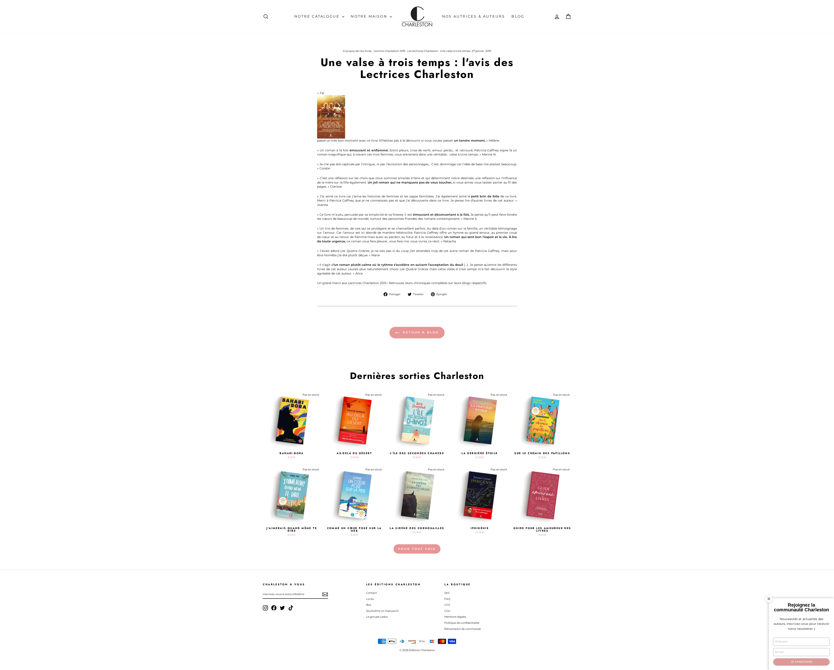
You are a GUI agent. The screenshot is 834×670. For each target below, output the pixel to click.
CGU (447, 610)
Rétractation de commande (462, 628)
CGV (447, 604)
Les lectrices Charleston (422, 51)
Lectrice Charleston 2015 (389, 51)
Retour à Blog (420, 332)
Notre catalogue (317, 16)
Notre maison (370, 16)
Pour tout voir (417, 549)
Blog (517, 16)
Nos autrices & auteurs (473, 16)
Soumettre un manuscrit (382, 610)
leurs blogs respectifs (470, 283)
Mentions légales (455, 616)
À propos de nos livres (357, 51)
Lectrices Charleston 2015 (367, 283)
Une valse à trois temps (455, 51)
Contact (371, 592)
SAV (447, 592)
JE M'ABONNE (801, 662)
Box (368, 604)
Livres (370, 599)
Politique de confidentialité (461, 622)
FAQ (447, 599)
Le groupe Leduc (377, 616)
